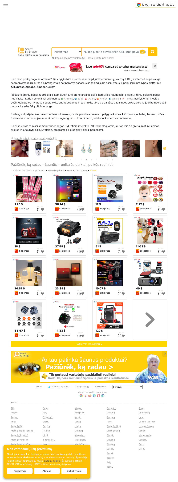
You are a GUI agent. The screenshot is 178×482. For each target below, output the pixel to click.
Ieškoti (38, 386)
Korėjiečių (79, 412)
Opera (91, 98)
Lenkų (78, 426)
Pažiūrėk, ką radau (60, 386)
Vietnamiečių (145, 435)
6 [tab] (91, 160)
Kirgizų (78, 408)
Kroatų (78, 417)
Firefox (103, 98)
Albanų (14, 412)
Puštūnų (111, 412)
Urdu (141, 417)
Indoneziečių (49, 439)
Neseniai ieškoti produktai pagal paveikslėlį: (35, 138)
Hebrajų (46, 430)
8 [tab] (102, 160)
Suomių (110, 448)
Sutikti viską (74, 470)
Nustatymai (20, 471)
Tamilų (110, 467)
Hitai (69, 170)
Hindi (45, 435)
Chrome (68, 98)
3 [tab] (76, 160)
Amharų (14, 417)
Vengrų (142, 430)
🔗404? (16, 175)
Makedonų (80, 435)
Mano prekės (81, 170)
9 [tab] (107, 160)
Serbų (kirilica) (114, 426)
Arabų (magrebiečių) (20, 444)
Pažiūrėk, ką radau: (22, 170)
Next (164, 148)
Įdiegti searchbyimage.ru (158, 4)
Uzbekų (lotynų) (146, 426)
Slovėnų (111, 444)
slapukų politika (52, 460)
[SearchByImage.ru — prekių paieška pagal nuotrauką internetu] (27, 50)
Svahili (110, 453)
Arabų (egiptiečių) (19, 435)
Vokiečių (143, 439)
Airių (13, 408)
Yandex (129, 98)
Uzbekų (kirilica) (147, 421)
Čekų (141, 444)
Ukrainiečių (144, 412)
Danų (45, 408)
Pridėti (93, 170)
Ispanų (46, 444)
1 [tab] (65, 160)
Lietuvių (79, 430)
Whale (115, 98)
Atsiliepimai (100, 386)
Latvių (78, 421)
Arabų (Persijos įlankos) (22, 430)
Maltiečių (79, 444)
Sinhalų (110, 435)
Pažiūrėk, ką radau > (89, 344)
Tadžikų (111, 457)
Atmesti (46, 470)
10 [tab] (112, 160)
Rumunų (111, 417)
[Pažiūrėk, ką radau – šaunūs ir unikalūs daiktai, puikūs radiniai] (89, 367)
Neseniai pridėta (56, 170)
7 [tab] (97, 160)
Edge (80, 98)
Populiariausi (39, 170)
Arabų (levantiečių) (20, 439)
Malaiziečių (80, 439)
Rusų (109, 421)
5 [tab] (86, 160)
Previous (13, 148)
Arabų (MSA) (17, 426)
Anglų (13, 421)
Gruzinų (46, 426)
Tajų (109, 462)
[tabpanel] (89, 148)
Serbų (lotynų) (113, 430)
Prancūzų (111, 408)
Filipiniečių (48, 417)
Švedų (142, 448)
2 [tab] (70, 160)
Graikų (46, 421)
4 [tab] (81, 160)
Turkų (141, 408)
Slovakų (111, 439)
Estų (45, 412)
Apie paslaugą (82, 386)
